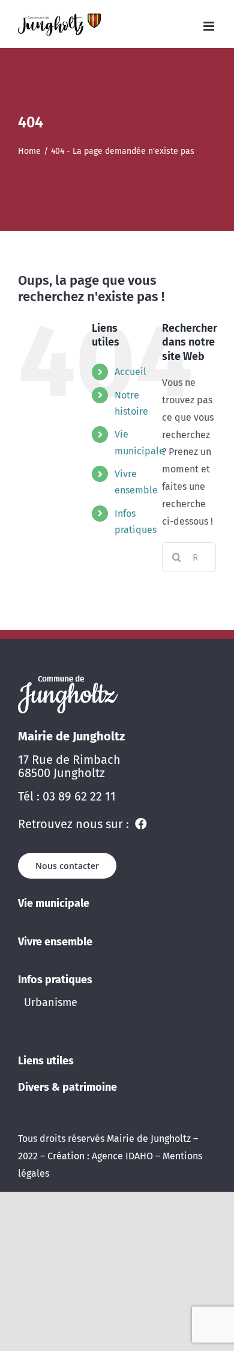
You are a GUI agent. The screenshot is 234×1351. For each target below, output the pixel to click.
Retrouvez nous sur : (75, 824)
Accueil (130, 371)
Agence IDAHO (122, 1156)
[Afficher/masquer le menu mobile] (209, 26)
